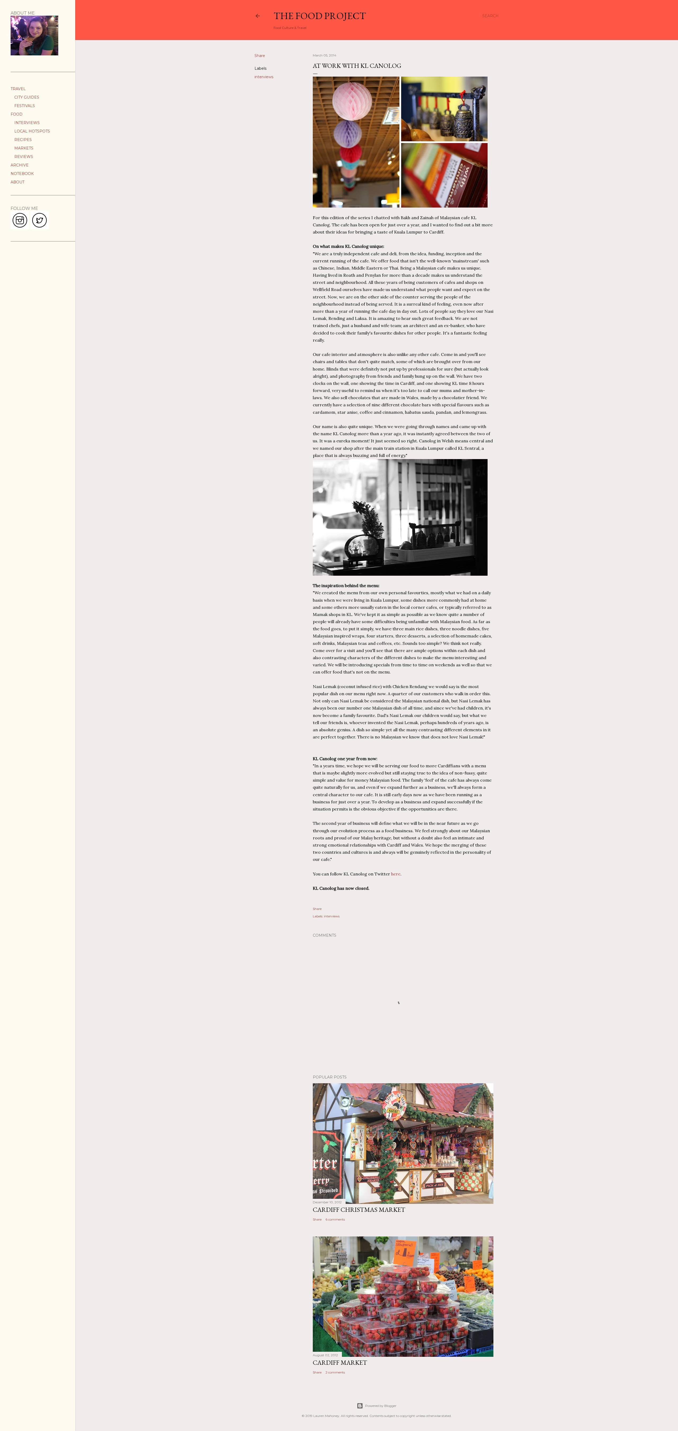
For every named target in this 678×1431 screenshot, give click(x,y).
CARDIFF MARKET (340, 1362)
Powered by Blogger (380, 1406)
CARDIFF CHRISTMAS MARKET (359, 1209)
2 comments (335, 1372)
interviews (264, 76)
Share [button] (260, 55)
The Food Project (320, 16)
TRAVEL (18, 88)
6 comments (335, 1219)
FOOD (17, 114)
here (395, 874)
